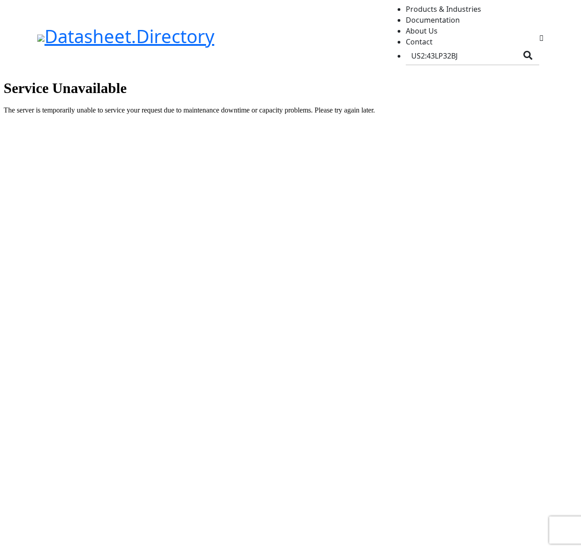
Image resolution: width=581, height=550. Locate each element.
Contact (419, 42)
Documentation (433, 20)
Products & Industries (443, 9)
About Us (422, 31)
